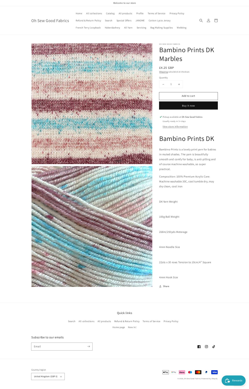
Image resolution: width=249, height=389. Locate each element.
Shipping (163, 71)
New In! (132, 327)
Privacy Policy (171, 321)
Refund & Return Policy (127, 321)
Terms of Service (151, 321)
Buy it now (188, 105)
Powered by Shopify (209, 378)
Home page (118, 327)
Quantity (163, 77)
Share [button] (166, 286)
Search (72, 321)
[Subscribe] (88, 346)
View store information (175, 126)
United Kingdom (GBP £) (46, 376)
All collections (86, 321)
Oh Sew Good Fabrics (192, 378)
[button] (201, 20)
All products (104, 321)
